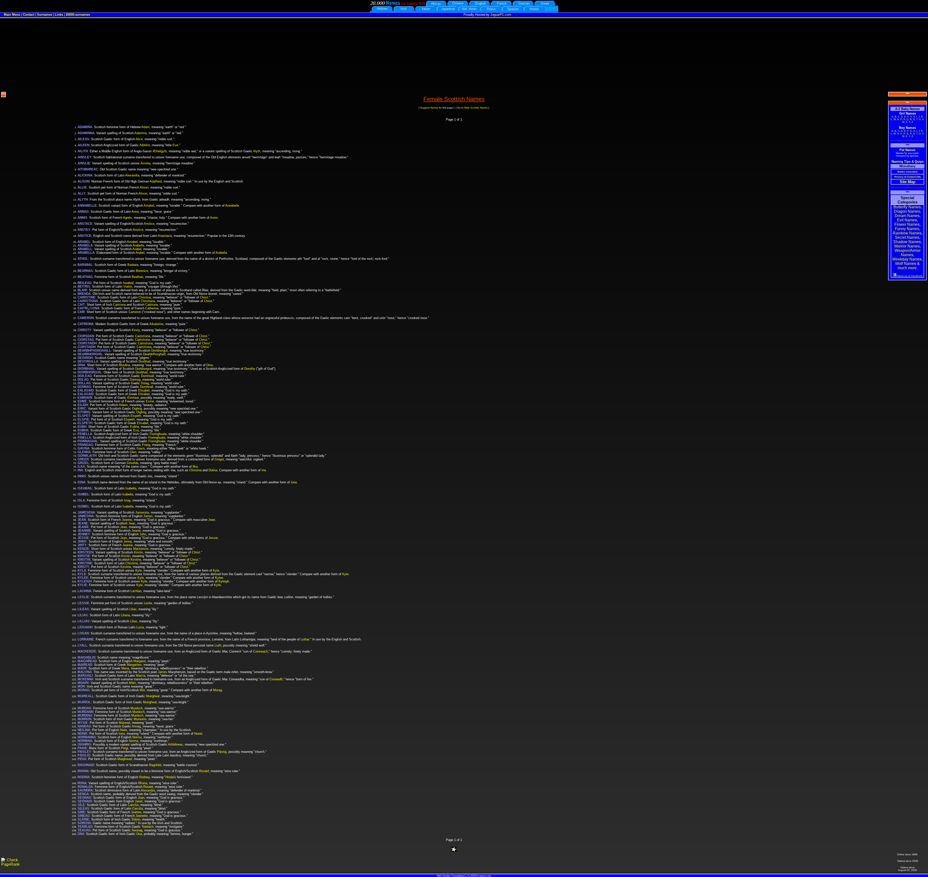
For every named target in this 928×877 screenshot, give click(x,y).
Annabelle (232, 205)
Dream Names (907, 216)
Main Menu (12, 14)
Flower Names (907, 224)
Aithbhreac (175, 744)
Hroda (170, 777)
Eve (175, 145)
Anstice (149, 223)
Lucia (140, 627)
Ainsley (145, 163)
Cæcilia (133, 805)
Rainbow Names (907, 233)
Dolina (213, 470)
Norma (137, 737)
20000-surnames (78, 14)
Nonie (198, 733)
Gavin (141, 448)
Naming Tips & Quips (908, 161)
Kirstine (135, 559)
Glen (133, 452)
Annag (136, 726)
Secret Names (907, 237)
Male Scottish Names (476, 107)
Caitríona (119, 304)
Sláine (135, 819)
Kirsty (136, 330)
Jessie (213, 538)
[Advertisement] (464, 54)
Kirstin (138, 552)
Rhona (142, 783)
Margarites (134, 665)
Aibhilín (144, 145)
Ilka (195, 466)
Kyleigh (223, 581)
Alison (144, 187)
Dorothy (249, 368)
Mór (142, 690)
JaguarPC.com (500, 14)
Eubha (134, 426)
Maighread (124, 759)
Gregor (219, 459)
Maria (125, 668)
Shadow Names (907, 242)
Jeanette (142, 816)
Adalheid (156, 181)
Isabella (130, 488)
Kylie (217, 585)
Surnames (44, 14)
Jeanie (136, 530)
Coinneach (260, 651)
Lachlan (135, 591)
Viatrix (127, 286)
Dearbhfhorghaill (154, 354)
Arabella (138, 245)
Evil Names (907, 220)
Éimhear (133, 397)
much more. (908, 268)
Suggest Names (429, 107)
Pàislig (221, 752)
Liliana (125, 615)
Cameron (135, 312)
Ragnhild (155, 765)
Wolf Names (905, 263)
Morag (217, 690)
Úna (139, 834)
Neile (123, 730)
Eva (136, 430)
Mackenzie (140, 549)
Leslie (148, 603)
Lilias (133, 609)
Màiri (132, 683)
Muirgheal (153, 696)
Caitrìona (151, 304)
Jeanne (127, 520)
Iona (294, 482)
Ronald (204, 771)
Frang (146, 445)
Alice (139, 139)
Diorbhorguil (159, 350)
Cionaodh (276, 679)
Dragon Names (907, 211)
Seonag (137, 830)
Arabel (136, 249)
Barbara (132, 265)
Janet (139, 801)
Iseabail (128, 283)
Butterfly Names (907, 207)
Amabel (149, 205)
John (142, 534)
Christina (144, 297)
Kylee (219, 578)
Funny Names (907, 229)
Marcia (140, 675)
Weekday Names (907, 259)
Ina (263, 470)
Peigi (124, 748)
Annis (214, 217)
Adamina (140, 133)
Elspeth (135, 416)
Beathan (137, 277)
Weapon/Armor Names (908, 252)
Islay (127, 500)
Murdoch (136, 708)
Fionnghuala (158, 434)
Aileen (123, 405)
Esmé (150, 401)
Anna (135, 211)
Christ (204, 297)
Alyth (256, 151)
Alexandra (132, 175)
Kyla (216, 570)
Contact (28, 14)
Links (59, 14)
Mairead (124, 723)
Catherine (152, 308)
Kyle (138, 570)
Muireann (140, 719)
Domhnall (147, 376)
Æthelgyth (159, 151)
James (148, 516)
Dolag (145, 383)
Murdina (124, 365)
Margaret (139, 661)
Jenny (127, 541)
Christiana (148, 301)
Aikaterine (156, 324)
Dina (209, 365)
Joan (141, 797)
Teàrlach (147, 826)
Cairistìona (142, 336)
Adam (145, 127)
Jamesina (142, 512)
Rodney (144, 777)
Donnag (135, 379)
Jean (211, 520)
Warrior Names (907, 246)
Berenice (142, 271)
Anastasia (165, 236)
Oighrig (137, 408)
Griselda (132, 463)
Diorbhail (144, 361)
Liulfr (218, 645)
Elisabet (144, 390)
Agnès (127, 217)
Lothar (305, 639)
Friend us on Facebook (909, 276)
